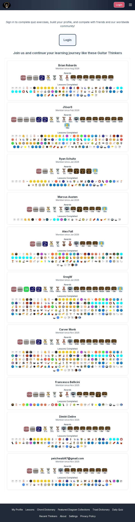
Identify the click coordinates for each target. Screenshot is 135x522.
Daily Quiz (117, 509)
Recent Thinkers (48, 516)
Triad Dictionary (101, 509)
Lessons (30, 509)
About (63, 516)
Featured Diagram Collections (74, 509)
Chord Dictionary (46, 509)
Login (119, 4)
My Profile (17, 509)
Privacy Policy (88, 516)
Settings (73, 516)
